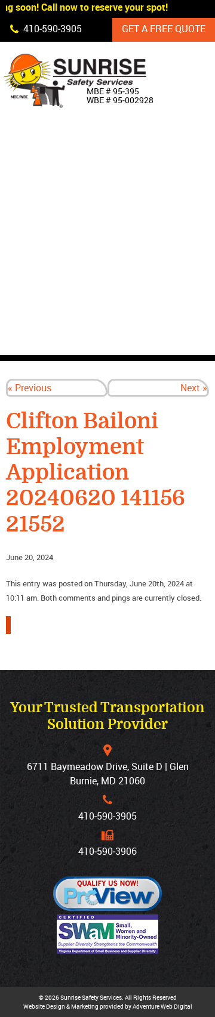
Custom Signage (162, 230)
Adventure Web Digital (162, 1006)
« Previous (29, 387)
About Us (144, 176)
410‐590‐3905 (107, 816)
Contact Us (150, 340)
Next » (193, 387)
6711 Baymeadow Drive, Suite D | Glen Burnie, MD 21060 (108, 773)
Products (146, 203)
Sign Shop (146, 285)
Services (144, 258)
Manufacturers (162, 313)
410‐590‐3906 (107, 851)
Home (135, 148)
